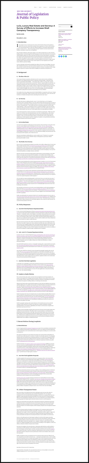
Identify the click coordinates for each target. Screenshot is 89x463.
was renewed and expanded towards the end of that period (29, 245)
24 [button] (49, 338)
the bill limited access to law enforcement (27, 341)
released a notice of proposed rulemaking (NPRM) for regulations (29, 349)
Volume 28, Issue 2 (61, 44)
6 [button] (27, 93)
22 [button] (35, 256)
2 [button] (37, 82)
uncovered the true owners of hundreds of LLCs (38, 145)
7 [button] (47, 94)
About (35, 7)
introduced (46, 359)
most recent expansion (26, 251)
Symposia (59, 7)
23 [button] (30, 306)
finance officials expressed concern (40, 182)
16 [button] (38, 154)
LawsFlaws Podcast (52, 7)
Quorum (45, 7)
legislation (51, 359)
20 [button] (23, 180)
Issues (40, 7)
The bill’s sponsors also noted (22, 377)
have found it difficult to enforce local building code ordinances (35, 188)
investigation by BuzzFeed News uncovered (25, 130)
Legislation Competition (67, 7)
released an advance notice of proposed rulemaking (35, 343)
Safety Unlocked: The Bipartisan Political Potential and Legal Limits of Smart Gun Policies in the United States (65, 48)
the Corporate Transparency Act (32, 328)
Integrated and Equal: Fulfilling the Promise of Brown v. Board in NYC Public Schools (65, 34)
